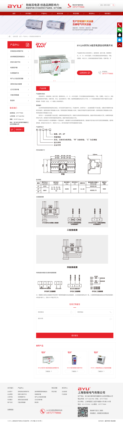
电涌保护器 (13, 67)
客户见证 (10, 402)
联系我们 (107, 13)
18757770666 (107, 73)
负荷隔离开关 (14, 73)
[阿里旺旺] (119, 39)
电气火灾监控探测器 (16, 78)
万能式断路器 (14, 95)
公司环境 (10, 397)
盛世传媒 (107, 421)
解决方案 (60, 13)
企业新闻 (64, 391)
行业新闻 (64, 394)
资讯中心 (92, 13)
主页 (20, 36)
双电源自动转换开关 (35, 36)
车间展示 (10, 399)
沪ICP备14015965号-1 (36, 421)
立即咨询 (83, 73)
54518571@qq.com (19, 119)
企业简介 (10, 391)
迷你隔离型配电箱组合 (17, 56)
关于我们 (28, 13)
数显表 (12, 100)
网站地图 (113, 421)
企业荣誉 (10, 394)
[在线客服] (119, 34)
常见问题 (76, 13)
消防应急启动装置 (16, 84)
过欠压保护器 (14, 89)
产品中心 (44, 13)
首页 (14, 13)
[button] (73, 61)
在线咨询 (18, 129)
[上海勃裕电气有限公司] (15, 6)
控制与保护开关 (15, 62)
